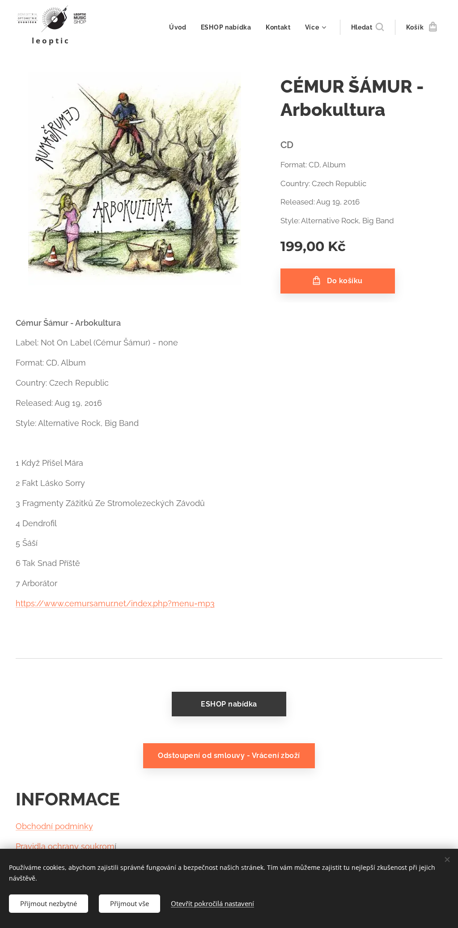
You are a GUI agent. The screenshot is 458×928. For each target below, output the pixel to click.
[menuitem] (180, 27)
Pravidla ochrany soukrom (65, 846)
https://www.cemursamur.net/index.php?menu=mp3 (115, 603)
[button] (367, 27)
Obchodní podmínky (54, 826)
